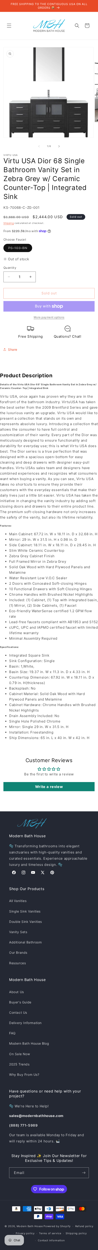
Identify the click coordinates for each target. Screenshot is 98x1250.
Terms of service (50, 1233)
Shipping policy (76, 1233)
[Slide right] (59, 146)
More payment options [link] (49, 317)
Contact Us (18, 1012)
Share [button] (12, 349)
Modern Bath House (30, 1226)
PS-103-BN (20, 249)
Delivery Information (25, 1023)
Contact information (51, 1240)
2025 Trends (19, 1064)
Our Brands (18, 952)
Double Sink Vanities (25, 922)
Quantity (9, 267)
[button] (9, 26)
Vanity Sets (18, 932)
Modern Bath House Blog (29, 1043)
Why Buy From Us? (24, 1074)
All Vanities (17, 901)
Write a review (49, 786)
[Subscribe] (84, 1172)
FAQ (12, 1033)
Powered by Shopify (57, 1226)
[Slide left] (39, 146)
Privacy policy (25, 1233)
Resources (17, 963)
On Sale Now (19, 1054)
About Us (16, 992)
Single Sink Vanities (25, 911)
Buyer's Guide (20, 1002)
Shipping (8, 223)
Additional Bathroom (25, 942)
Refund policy (84, 1226)
